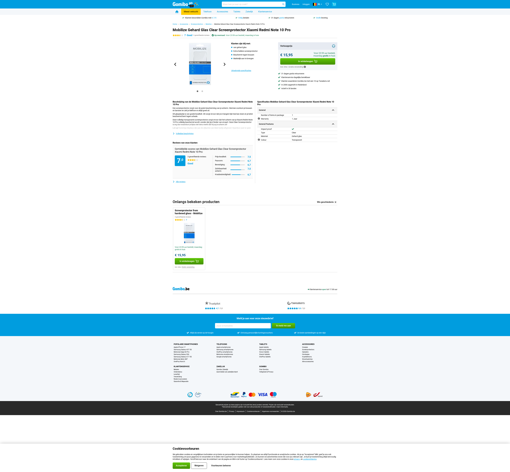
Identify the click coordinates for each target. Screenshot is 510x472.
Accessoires (222, 11)
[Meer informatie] (305, 67)
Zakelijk (249, 11)
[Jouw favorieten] (327, 4)
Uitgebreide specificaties (241, 70)
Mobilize (209, 24)
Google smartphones (223, 357)
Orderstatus (178, 372)
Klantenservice (265, 11)
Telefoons (221, 344)
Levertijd (177, 374)
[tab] (197, 91)
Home (175, 24)
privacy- (297, 459)
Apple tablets (264, 347)
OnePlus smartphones (224, 352)
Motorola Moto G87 (181, 359)
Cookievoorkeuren (253, 411)
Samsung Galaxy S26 (181, 354)
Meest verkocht (191, 11)
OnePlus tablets (265, 357)
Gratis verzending (188, 267)
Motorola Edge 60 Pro (181, 352)
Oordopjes (305, 354)
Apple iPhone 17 (180, 347)
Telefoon (207, 11)
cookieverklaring (309, 459)
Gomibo (263, 366)
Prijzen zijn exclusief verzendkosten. (281, 405)
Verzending (178, 377)
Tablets (236, 11)
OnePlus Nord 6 (179, 361)
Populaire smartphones (186, 344)
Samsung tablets (265, 350)
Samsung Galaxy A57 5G (183, 350)
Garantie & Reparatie (181, 381)
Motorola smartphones (224, 354)
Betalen (176, 369)
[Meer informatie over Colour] (259, 140)
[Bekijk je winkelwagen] (334, 4)
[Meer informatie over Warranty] (259, 119)
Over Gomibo (264, 369)
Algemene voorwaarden (270, 411)
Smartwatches (307, 359)
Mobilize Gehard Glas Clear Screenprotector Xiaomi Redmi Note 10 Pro (239, 24)
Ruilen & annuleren (180, 379)
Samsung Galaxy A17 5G (183, 357)
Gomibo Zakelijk (222, 369)
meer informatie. (282, 407)
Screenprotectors (197, 24)
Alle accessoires (308, 361)
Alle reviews (180, 182)
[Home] (177, 11)
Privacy (231, 411)
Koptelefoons (307, 357)
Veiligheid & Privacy (266, 372)
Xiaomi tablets (264, 354)
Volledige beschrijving (185, 133)
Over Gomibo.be (221, 411)
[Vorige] (175, 64)
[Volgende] (224, 64)
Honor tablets (264, 352)
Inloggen (306, 4)
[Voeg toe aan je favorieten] (333, 46)
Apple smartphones (223, 347)
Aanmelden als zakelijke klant (227, 372)
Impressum (241, 411)
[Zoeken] (283, 4)
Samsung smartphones (224, 350)
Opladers (305, 352)
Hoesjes (305, 347)
